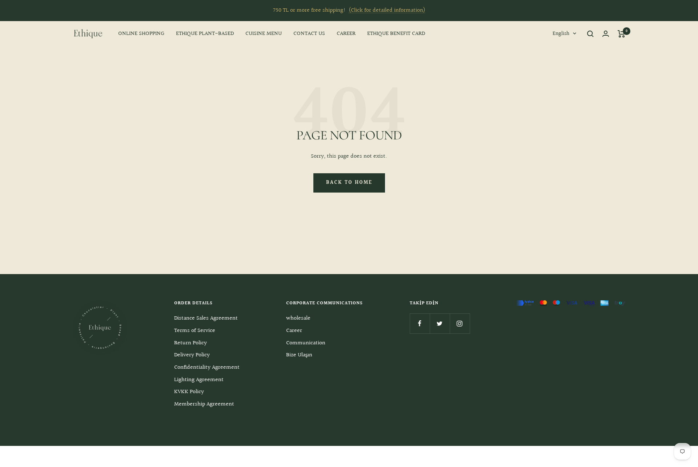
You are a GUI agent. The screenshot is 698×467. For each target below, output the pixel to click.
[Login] (605, 34)
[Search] (590, 34)
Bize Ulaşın (299, 355)
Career (294, 330)
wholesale (298, 318)
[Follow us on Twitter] (440, 323)
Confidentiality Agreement (207, 367)
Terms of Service (194, 330)
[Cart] (621, 33)
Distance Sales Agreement (206, 318)
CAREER (346, 33)
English (561, 33)
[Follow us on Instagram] (460, 323)
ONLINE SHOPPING (141, 33)
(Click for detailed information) (387, 10)
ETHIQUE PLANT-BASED (205, 33)
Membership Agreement (204, 404)
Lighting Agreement (199, 379)
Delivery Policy (192, 355)
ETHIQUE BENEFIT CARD (396, 33)
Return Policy (190, 343)
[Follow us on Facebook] (420, 323)
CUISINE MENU (263, 33)
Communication (305, 343)
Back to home (349, 183)
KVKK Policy (189, 391)
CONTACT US (309, 33)
